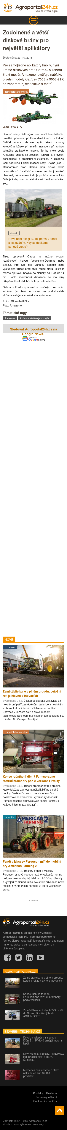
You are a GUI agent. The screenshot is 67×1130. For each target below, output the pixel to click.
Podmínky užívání (46, 1097)
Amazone (10, 318)
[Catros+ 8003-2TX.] (33, 123)
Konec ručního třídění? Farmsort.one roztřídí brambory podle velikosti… (41, 997)
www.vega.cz (40, 1124)
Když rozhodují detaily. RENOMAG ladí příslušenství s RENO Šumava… (43, 1057)
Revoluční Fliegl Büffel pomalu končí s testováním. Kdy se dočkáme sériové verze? (32, 243)
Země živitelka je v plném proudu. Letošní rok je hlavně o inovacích (43, 979)
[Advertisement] (33, 484)
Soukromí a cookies (45, 1101)
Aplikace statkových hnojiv (34, 318)
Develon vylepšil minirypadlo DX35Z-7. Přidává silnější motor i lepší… (42, 1040)
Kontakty (38, 1093)
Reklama (51, 1093)
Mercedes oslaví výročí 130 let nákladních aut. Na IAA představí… (41, 1073)
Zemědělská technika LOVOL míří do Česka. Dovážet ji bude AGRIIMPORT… (43, 1013)
